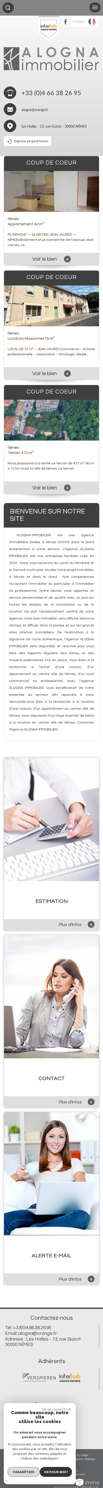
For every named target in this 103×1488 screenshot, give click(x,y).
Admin (79, 1459)
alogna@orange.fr (35, 110)
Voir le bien (50, 259)
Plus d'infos (75, 924)
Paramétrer (23, 1472)
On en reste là (53, 1409)
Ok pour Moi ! (56, 1472)
